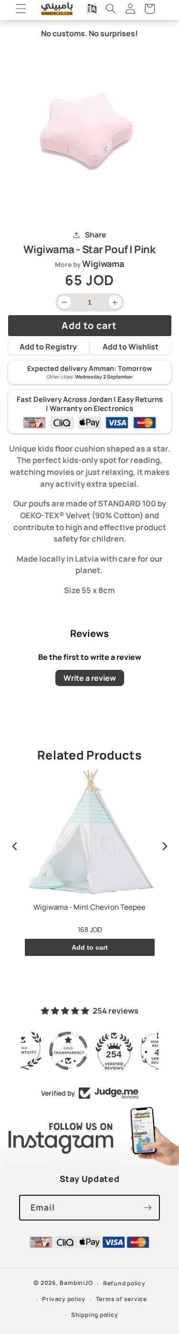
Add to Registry (48, 346)
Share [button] (95, 235)
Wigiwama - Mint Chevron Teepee (89, 907)
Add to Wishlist (130, 346)
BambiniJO (76, 1283)
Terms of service (121, 1299)
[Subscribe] (147, 1208)
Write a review (89, 678)
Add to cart (90, 947)
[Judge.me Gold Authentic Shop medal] (44, 1051)
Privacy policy (63, 1299)
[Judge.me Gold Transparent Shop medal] (90, 1051)
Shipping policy (94, 1315)
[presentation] (14, 846)
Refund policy (124, 1283)
